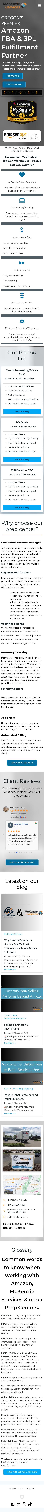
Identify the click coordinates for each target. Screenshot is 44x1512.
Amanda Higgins (21, 824)
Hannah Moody (13, 956)
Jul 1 (25, 1103)
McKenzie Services (13, 934)
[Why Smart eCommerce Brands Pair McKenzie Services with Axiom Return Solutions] (22, 912)
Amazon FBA (10, 1015)
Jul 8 (26, 1033)
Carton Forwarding (13, 1089)
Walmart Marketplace (15, 1018)
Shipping (28, 1089)
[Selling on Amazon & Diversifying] (22, 993)
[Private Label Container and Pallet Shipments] (22, 1067)
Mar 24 (27, 956)
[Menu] (39, 5)
